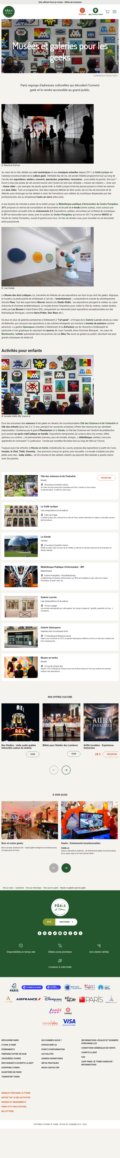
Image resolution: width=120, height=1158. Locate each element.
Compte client (89, 1052)
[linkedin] (50, 933)
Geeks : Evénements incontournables (80, 843)
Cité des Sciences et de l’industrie (98, 423)
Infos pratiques (50, 1063)
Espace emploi (49, 1045)
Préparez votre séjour (13, 1054)
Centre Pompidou (63, 214)
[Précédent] (54, 770)
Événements (8, 1049)
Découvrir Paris (10, 1040)
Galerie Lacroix (94, 320)
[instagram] (45, 933)
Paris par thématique (33, 888)
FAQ (83, 1057)
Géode (61, 430)
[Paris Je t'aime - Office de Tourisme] (9, 12)
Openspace (29, 327)
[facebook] (39, 933)
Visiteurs (64, 922)
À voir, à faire (8, 1045)
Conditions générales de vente (98, 1048)
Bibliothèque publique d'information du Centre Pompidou (88, 204)
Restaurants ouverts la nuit (17, 1063)
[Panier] (107, 12)
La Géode (46, 536)
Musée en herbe (39, 448)
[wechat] (65, 933)
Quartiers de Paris (11, 1072)
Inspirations (20, 888)
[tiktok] (55, 933)
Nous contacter (50, 1067)
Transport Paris (10, 1076)
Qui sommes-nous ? (51, 1040)
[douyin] (70, 933)
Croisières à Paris (11, 1058)
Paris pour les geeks (50, 888)
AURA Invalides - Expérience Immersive (99, 746)
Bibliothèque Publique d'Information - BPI (62, 567)
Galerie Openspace (51, 627)
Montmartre (7, 334)
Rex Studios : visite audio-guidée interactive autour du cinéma (18, 746)
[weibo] (75, 933)
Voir (32, 754)
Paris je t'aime (8, 888)
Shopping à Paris (10, 1067)
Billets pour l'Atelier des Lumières (60, 745)
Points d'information (53, 1049)
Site (49, 922)
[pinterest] (60, 933)
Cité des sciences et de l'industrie (58, 476)
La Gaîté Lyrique (49, 506)
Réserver (106, 478)
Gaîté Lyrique (102, 172)
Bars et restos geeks (12, 843)
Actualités (47, 1054)
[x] (80, 933)
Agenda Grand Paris (52, 1058)
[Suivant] (66, 770)
